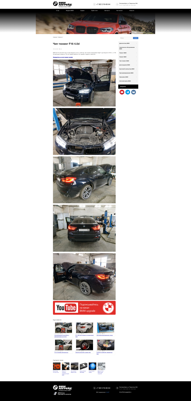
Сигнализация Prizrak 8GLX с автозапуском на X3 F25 (61, 336)
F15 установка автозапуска (61, 352)
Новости (131, 10)
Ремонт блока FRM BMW (83, 371)
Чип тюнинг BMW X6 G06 (73, 371)
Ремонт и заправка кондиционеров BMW (65, 373)
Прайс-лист (94, 10)
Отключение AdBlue (91, 371)
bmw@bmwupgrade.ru (125, 392)
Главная (55, 37)
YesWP (107, 392)
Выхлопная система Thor (56, 371)
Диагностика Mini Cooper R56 (83, 352)
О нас (57, 10)
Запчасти (107, 10)
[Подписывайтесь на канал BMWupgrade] (84, 314)
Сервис (82, 10)
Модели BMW (70, 10)
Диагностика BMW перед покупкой (100, 372)
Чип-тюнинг (119, 10)
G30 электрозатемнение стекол (105, 335)
